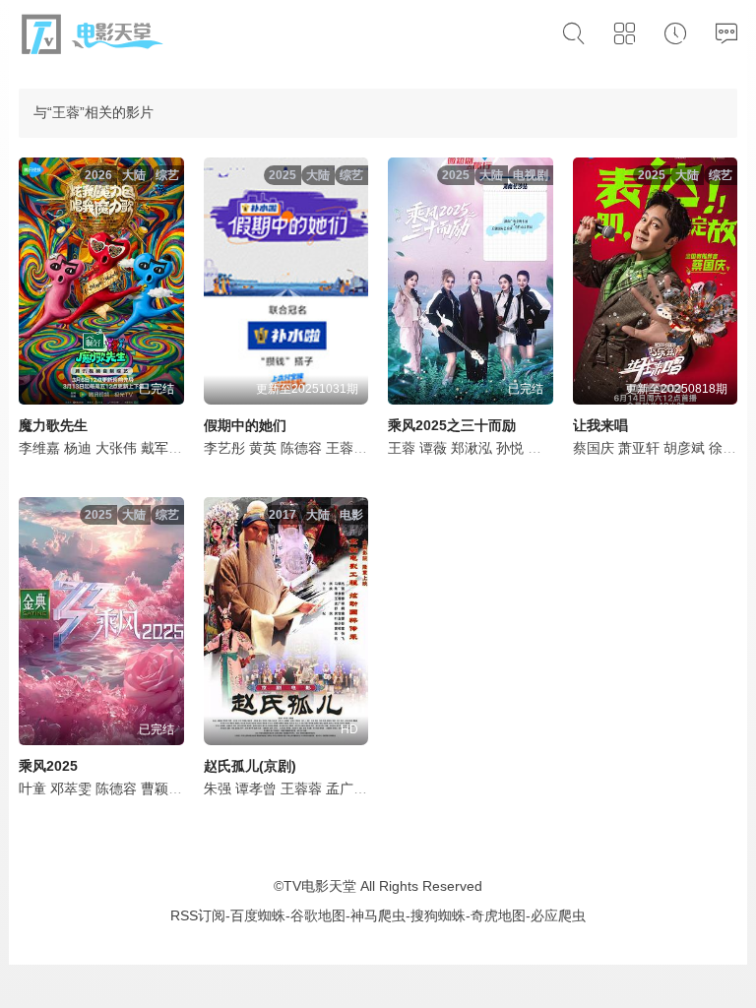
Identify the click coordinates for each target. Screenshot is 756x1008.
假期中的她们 (245, 425)
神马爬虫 (378, 915)
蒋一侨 (548, 448)
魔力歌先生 (53, 425)
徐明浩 (729, 448)
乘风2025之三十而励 (452, 425)
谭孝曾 (256, 788)
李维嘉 (39, 448)
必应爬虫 (558, 915)
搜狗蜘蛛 (438, 915)
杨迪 (78, 448)
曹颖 (154, 788)
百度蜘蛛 (257, 915)
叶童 (32, 788)
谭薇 (433, 448)
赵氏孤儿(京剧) (250, 766)
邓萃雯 (71, 788)
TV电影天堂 (320, 886)
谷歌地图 (318, 915)
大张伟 (116, 448)
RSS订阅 (197, 915)
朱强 (217, 788)
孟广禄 (346, 788)
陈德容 (301, 448)
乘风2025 (48, 766)
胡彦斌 (684, 448)
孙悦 (510, 448)
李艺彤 (224, 448)
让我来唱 (600, 425)
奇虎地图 (498, 915)
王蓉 (339, 448)
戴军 (154, 448)
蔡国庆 (593, 448)
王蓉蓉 (301, 788)
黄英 (263, 448)
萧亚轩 (639, 448)
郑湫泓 (471, 448)
